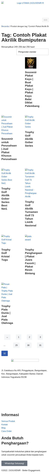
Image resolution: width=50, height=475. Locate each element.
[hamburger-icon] (45, 20)
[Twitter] (25, 393)
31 (40, 345)
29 (16, 345)
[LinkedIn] (25, 399)
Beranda (5, 26)
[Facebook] (25, 387)
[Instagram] (25, 405)
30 (28, 345)
